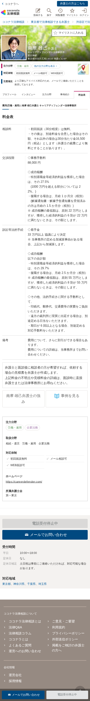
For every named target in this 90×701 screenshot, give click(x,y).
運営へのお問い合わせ (25, 651)
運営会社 (15, 675)
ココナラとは (18, 639)
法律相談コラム (20, 633)
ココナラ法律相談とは (25, 621)
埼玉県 (42, 584)
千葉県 (31, 584)
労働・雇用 (23, 66)
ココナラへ (12, 4)
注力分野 (46, 94)
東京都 (6, 584)
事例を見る (70, 396)
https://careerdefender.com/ (24, 481)
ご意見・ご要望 (63, 621)
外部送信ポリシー (65, 639)
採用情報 (15, 681)
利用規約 (58, 627)
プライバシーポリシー (68, 633)
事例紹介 (64, 94)
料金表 (81, 95)
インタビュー (28, 94)
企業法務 (32, 427)
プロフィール (9, 94)
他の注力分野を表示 (44, 66)
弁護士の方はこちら (72, 3)
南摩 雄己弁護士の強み (23, 399)
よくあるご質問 (20, 645)
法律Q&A (15, 627)
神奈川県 (18, 584)
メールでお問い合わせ (48, 535)
